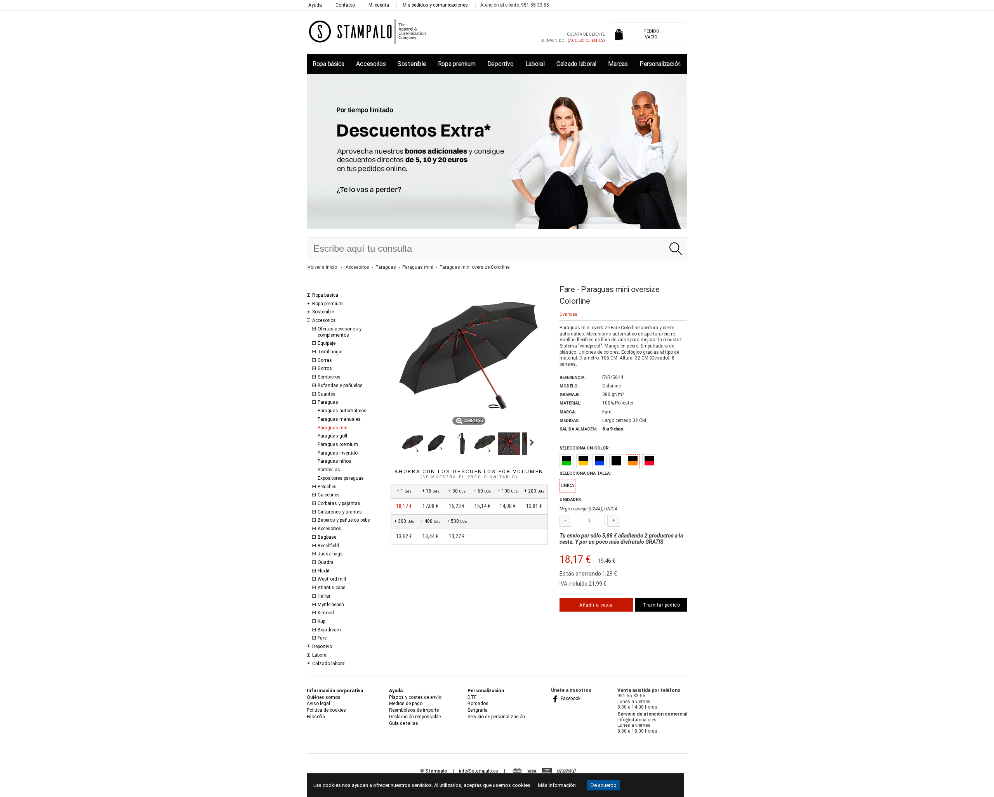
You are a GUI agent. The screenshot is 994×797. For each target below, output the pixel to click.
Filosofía (316, 716)
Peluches (327, 486)
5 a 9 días (612, 429)
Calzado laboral (576, 63)
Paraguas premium (338, 444)
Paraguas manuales (339, 419)
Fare (322, 638)
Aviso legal (318, 703)
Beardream (329, 630)
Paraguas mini (333, 427)
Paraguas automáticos (342, 410)
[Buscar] (675, 248)
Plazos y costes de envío (415, 697)
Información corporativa (335, 690)
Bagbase (327, 537)
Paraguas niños (334, 461)
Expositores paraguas (341, 478)
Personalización (660, 63)
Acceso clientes (586, 40)
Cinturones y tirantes (340, 512)
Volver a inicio (322, 267)
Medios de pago (405, 703)
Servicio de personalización (496, 716)
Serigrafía (477, 710)
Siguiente (531, 442)
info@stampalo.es (478, 771)
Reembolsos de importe (414, 710)
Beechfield (328, 545)
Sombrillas (329, 469)
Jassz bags (330, 554)
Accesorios (371, 63)
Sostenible (412, 63)
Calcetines (329, 495)
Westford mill (332, 579)
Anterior (394, 442)
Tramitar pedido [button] (661, 605)
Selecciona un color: (585, 448)
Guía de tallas (403, 723)
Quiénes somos (324, 697)
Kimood (326, 612)
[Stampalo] (367, 31)
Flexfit (324, 571)
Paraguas (328, 402)
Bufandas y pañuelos (340, 385)
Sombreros (329, 377)
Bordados (477, 703)
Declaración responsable (415, 716)
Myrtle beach (331, 604)
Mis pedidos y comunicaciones (435, 5)
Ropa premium (457, 63)
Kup (321, 621)
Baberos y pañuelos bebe (344, 520)
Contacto (345, 5)
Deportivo (500, 63)
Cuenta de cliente (586, 34)
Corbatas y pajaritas (339, 503)
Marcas (617, 63)
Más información (557, 785)
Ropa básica (328, 63)
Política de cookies (326, 710)
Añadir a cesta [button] (596, 605)
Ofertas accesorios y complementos (339, 332)
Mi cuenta (378, 5)
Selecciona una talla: (585, 473)
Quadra (326, 562)
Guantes (326, 394)
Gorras (325, 360)
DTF (471, 697)
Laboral (535, 63)
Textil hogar (330, 351)
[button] (412, 443)
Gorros (325, 368)
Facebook (570, 698)
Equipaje (326, 343)
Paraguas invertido (338, 453)
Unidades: (571, 499)
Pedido (651, 34)
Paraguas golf (333, 436)
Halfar (324, 596)
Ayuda (315, 5)
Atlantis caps (332, 587)
